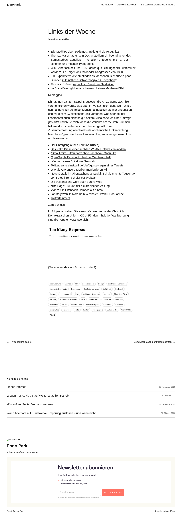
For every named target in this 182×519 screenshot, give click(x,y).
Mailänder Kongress (91, 294)
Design (101, 284)
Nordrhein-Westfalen (68, 299)
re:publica (54, 305)
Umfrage (125, 118)
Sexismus (107, 305)
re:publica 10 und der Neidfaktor (93, 84)
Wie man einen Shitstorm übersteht (73, 161)
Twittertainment (60, 198)
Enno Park (14, 4)
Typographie (98, 310)
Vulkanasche (112, 310)
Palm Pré (119, 299)
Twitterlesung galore (21, 342)
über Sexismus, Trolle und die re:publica (93, 51)
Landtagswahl (66, 294)
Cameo (68, 284)
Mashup (107, 294)
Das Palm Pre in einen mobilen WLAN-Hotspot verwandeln (88, 149)
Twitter (85, 310)
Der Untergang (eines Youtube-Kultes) (75, 145)
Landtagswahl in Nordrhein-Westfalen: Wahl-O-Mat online (87, 194)
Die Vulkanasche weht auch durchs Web (76, 181)
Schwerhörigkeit (92, 305)
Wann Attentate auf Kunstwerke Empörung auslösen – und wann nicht (51, 413)
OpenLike (107, 299)
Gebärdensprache (91, 289)
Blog (67, 39)
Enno (61, 39)
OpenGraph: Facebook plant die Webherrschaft (81, 157)
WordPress (170, 511)
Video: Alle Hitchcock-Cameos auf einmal (77, 190)
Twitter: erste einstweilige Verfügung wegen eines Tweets (87, 165)
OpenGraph (94, 299)
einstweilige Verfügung (117, 284)
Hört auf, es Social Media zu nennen (30, 404)
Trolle (76, 310)
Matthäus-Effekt (120, 294)
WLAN (52, 315)
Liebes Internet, (16, 387)
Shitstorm (119, 305)
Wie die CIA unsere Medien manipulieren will (79, 169)
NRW (83, 299)
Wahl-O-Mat (126, 310)
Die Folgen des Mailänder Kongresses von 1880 (92, 72)
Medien (53, 299)
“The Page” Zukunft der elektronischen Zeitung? (81, 186)
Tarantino (66, 310)
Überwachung (55, 284)
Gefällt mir (107, 289)
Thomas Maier (60, 55)
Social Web (54, 310)
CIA (76, 284)
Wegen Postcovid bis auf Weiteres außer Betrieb (37, 395)
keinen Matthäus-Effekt (111, 88)
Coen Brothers (88, 284)
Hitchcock (119, 289)
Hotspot (53, 294)
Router (64, 305)
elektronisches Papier (58, 289)
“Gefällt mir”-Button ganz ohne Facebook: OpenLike (83, 153)
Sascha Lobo (76, 305)
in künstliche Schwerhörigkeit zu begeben (88, 80)
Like (77, 294)
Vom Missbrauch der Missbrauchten (153, 342)
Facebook (75, 289)
